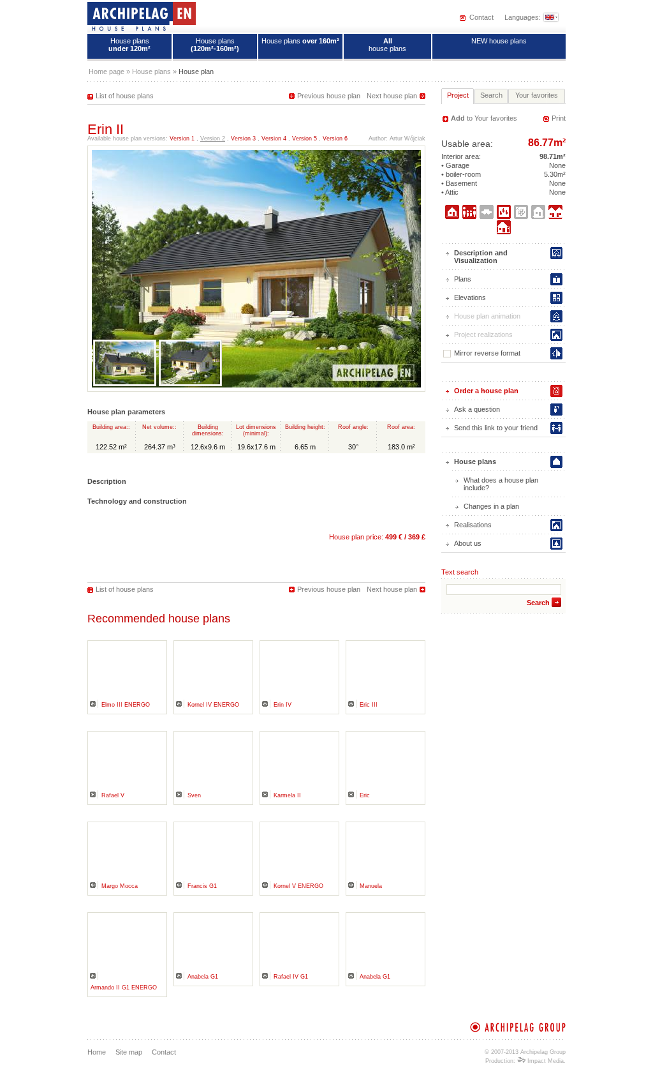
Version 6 (335, 138)
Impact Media (544, 1061)
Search (538, 602)
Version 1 (182, 138)
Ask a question (477, 409)
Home (96, 1052)
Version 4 (273, 138)
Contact (481, 17)
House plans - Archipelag (141, 16)
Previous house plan (328, 96)
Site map (128, 1052)
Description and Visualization (481, 256)
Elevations (470, 297)
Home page (106, 71)
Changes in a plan (491, 506)
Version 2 (212, 138)
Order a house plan (486, 391)
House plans (129, 44)
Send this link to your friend (496, 428)
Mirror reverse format (487, 353)
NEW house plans (499, 41)
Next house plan (392, 96)
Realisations (473, 525)
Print (559, 118)
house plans (387, 44)
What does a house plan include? (501, 484)
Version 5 (304, 138)
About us (467, 543)
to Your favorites (484, 118)
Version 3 (243, 138)
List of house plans (125, 96)
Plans (462, 279)
